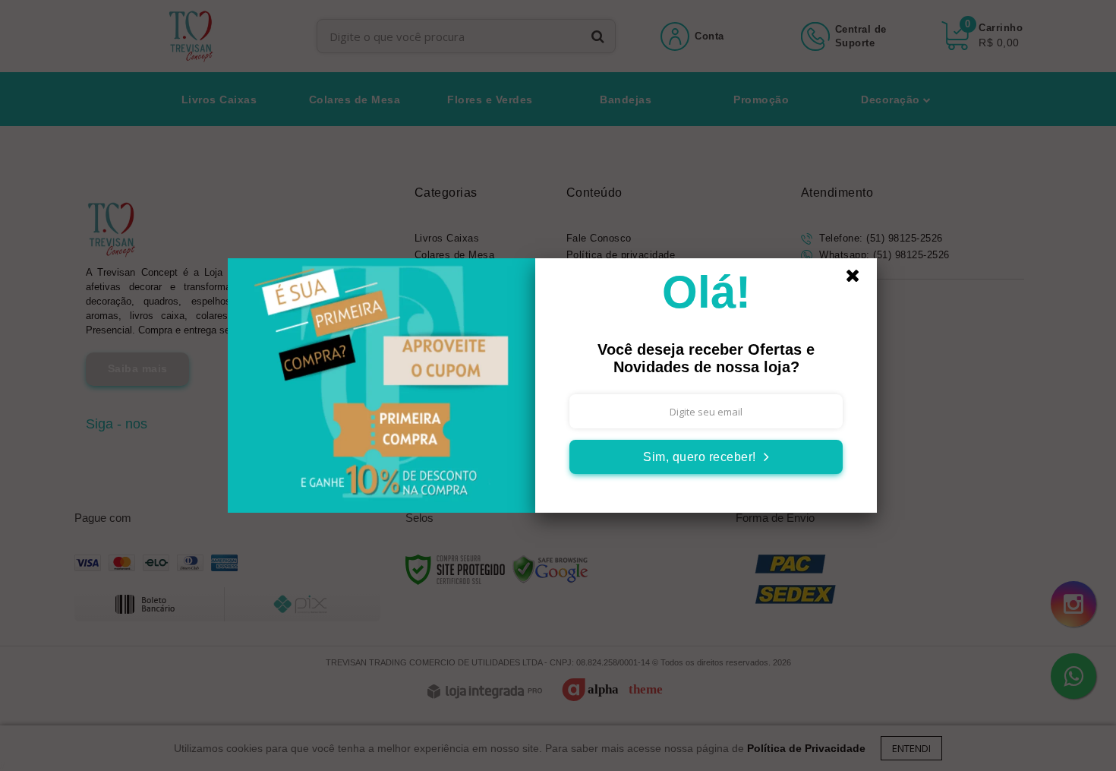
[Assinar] (706, 457)
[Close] (859, 279)
